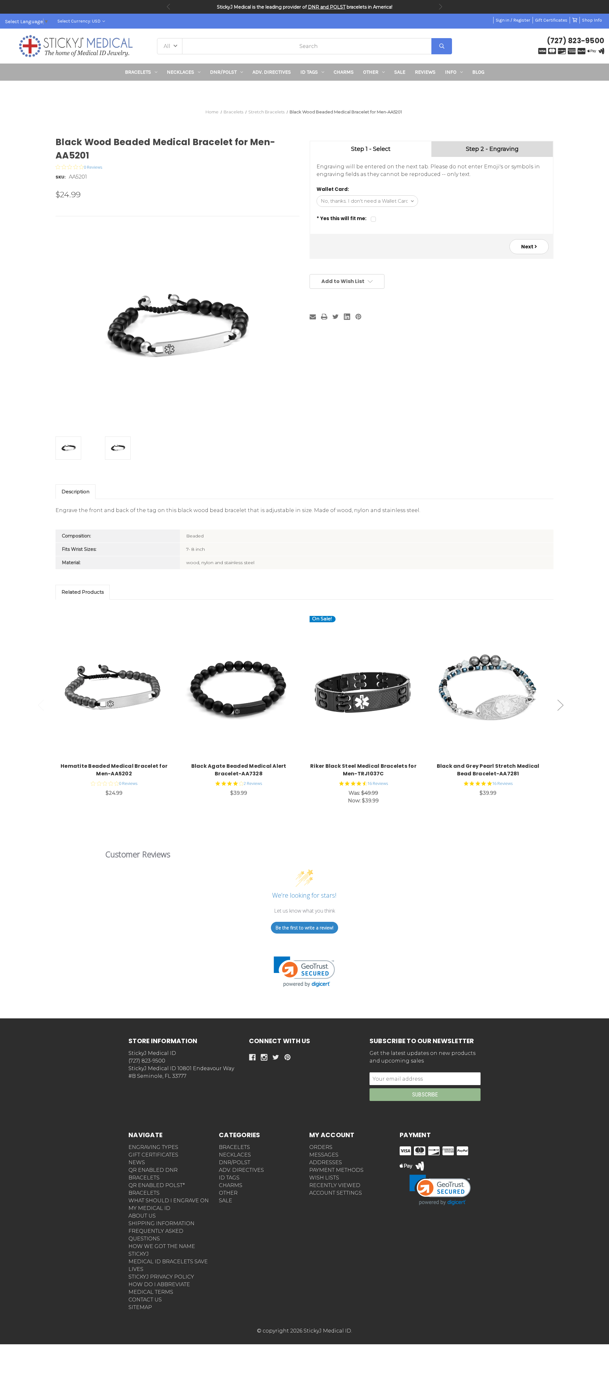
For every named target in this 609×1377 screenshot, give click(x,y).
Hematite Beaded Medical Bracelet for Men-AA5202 (114, 769)
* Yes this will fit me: (341, 218)
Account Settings (335, 1193)
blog (478, 72)
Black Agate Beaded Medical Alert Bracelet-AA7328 (238, 769)
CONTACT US (145, 1300)
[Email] (313, 317)
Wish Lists (324, 1178)
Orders (320, 1147)
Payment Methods (336, 1170)
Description (75, 492)
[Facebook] (252, 1057)
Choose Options (117, 687)
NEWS (136, 1162)
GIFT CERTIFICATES (153, 1155)
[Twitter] (335, 317)
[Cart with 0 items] (575, 20)
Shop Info (592, 20)
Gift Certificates (551, 20)
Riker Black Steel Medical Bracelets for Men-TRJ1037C (363, 769)
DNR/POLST (223, 72)
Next (440, 6)
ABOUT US (142, 1216)
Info (450, 72)
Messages (323, 1155)
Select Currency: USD (79, 21)
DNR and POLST (326, 7)
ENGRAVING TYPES (153, 1147)
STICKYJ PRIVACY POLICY (161, 1277)
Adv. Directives (271, 72)
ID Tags (309, 72)
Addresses (325, 1162)
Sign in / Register (513, 20)
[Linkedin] (347, 317)
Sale (399, 72)
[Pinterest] (358, 317)
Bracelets (138, 72)
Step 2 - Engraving (492, 148)
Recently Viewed (334, 1185)
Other (370, 72)
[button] (304, 92)
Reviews (425, 72)
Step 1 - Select (370, 148)
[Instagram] (264, 1057)
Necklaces (180, 72)
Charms (344, 72)
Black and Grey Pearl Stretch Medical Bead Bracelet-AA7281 (488, 769)
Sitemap (140, 1307)
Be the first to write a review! (304, 928)
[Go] (441, 46)
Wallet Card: (333, 189)
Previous (168, 6)
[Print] (324, 317)
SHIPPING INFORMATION (161, 1223)
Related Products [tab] (83, 592)
